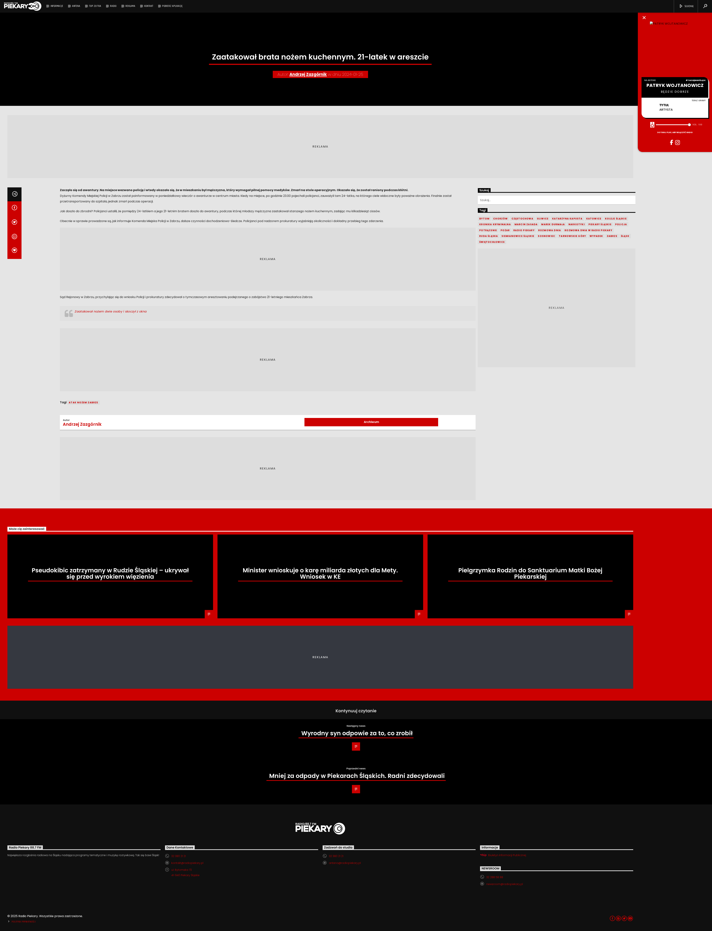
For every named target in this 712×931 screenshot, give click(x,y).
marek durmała (553, 224)
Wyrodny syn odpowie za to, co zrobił (357, 733)
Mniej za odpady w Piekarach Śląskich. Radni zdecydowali (357, 776)
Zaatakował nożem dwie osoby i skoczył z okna (111, 311)
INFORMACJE (57, 6)
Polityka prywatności (24, 922)
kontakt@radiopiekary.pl (187, 863)
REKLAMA (130, 6)
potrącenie (488, 230)
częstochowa (522, 218)
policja (621, 224)
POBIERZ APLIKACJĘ (172, 6)
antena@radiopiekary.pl (345, 863)
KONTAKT (148, 6)
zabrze (612, 236)
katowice (593, 218)
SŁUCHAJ (688, 6)
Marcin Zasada (526, 224)
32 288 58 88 (494, 877)
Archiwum (371, 422)
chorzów (500, 218)
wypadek (596, 236)
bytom (484, 218)
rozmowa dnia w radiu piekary (588, 230)
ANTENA (76, 6)
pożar (505, 230)
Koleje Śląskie (616, 218)
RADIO (113, 6)
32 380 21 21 (178, 856)
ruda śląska (488, 236)
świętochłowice (492, 242)
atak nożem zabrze (83, 402)
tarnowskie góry (572, 236)
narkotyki (576, 224)
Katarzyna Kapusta (567, 218)
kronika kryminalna (495, 224)
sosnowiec (546, 236)
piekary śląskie (600, 224)
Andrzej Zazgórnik (308, 74)
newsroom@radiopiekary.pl (504, 884)
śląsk (625, 236)
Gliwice (542, 218)
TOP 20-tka (95, 6)
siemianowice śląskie (518, 236)
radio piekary (524, 230)
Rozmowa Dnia (549, 230)
